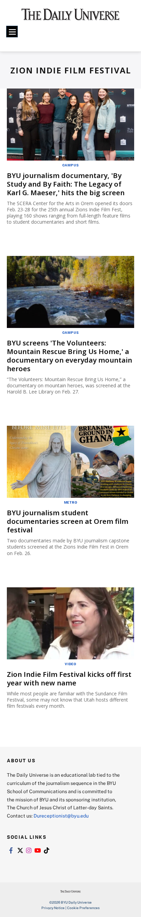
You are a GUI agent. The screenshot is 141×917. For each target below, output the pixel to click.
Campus (70, 165)
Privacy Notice (53, 908)
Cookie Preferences (83, 908)
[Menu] (12, 31)
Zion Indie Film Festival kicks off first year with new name (69, 678)
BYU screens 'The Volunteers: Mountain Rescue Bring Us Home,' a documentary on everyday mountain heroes (69, 355)
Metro (70, 502)
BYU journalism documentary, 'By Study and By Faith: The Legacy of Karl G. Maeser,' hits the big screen (66, 184)
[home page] (70, 17)
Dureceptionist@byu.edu (61, 816)
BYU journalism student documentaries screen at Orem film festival (67, 521)
